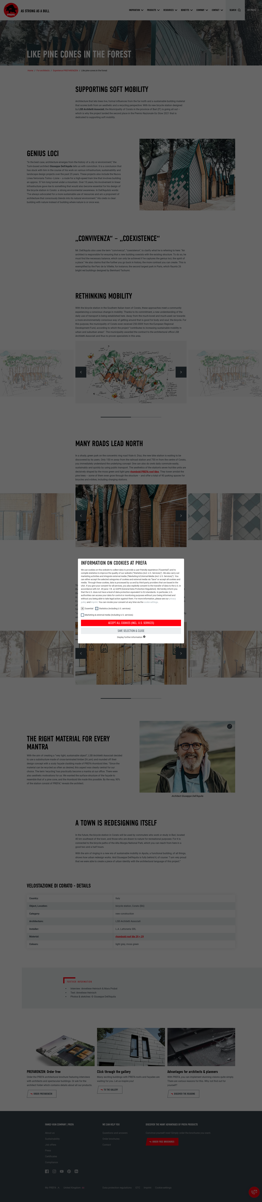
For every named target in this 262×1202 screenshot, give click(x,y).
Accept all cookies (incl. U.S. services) (131, 623)
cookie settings (151, 602)
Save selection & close (131, 631)
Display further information (130, 637)
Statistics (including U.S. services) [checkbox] (115, 608)
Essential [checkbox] (89, 608)
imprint (94, 602)
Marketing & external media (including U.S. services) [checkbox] (109, 615)
